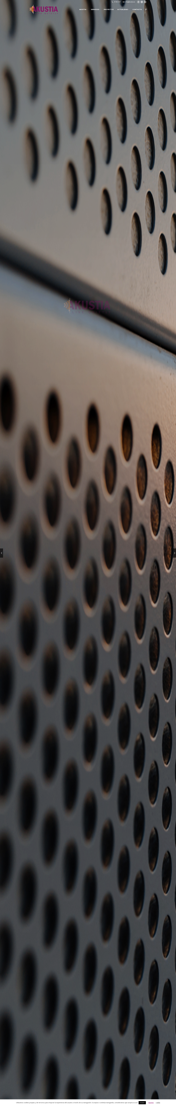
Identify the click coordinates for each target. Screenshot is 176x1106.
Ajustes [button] (151, 1103)
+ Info (158, 1103)
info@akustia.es (130, 2)
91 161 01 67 (117, 2)
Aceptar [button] (142, 1103)
